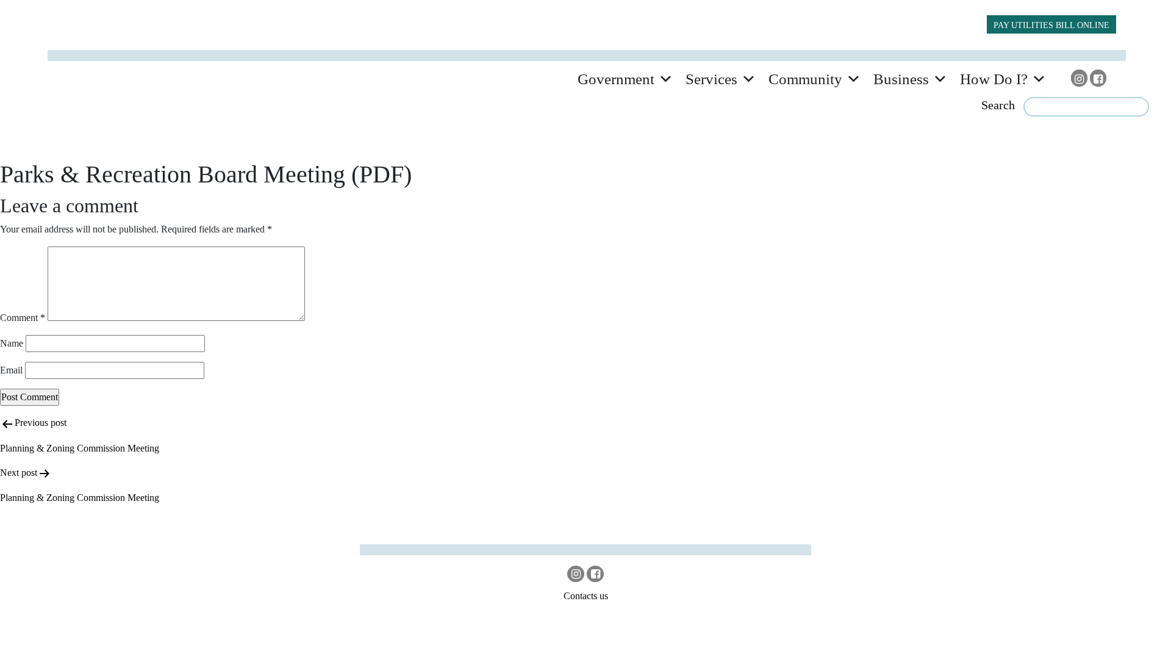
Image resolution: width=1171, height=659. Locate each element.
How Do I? (994, 79)
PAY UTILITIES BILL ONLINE (1051, 25)
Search (998, 105)
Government (616, 79)
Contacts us (586, 596)
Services (711, 79)
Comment (22, 317)
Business (901, 79)
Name (11, 343)
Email (11, 370)
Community (805, 79)
